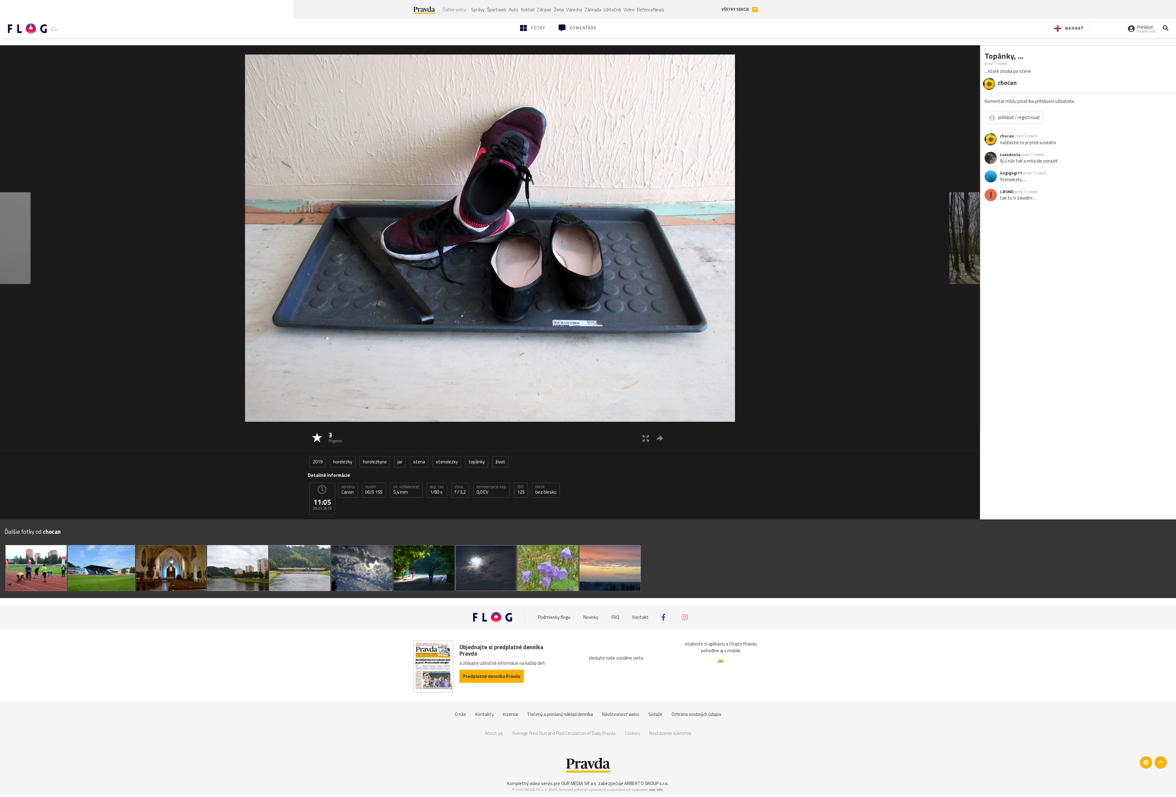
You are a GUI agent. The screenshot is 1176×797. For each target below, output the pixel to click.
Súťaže (655, 714)
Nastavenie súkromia (670, 733)
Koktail (527, 9)
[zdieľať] (660, 438)
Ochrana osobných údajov (696, 714)
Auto (513, 9)
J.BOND (1007, 192)
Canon (348, 490)
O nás (460, 714)
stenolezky (447, 461)
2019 (317, 461)
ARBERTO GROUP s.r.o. (646, 783)
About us (494, 733)
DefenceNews (650, 9)
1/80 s (437, 490)
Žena (559, 9)
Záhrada (593, 9)
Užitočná (612, 9)
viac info (656, 789)
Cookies (632, 733)
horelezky (342, 461)
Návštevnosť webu (620, 714)
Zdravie (544, 9)
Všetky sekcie (736, 9)
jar (400, 461)
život (500, 461)
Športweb (496, 9)
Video (629, 9)
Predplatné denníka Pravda (491, 676)
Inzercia (510, 714)
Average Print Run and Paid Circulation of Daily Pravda (564, 733)
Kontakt (640, 617)
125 (521, 490)
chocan (1007, 136)
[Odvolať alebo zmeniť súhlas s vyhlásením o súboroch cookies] (1146, 762)
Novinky (590, 617)
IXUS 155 (374, 490)
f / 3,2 (460, 490)
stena (419, 461)
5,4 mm (406, 490)
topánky (477, 461)
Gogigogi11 (1011, 173)
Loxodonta (1010, 155)
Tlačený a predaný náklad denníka (560, 714)
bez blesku (545, 490)
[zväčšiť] (646, 438)
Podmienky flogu (554, 617)
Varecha (574, 9)
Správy (477, 9)
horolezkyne (375, 461)
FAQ (615, 617)
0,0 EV (492, 490)
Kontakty (484, 714)
